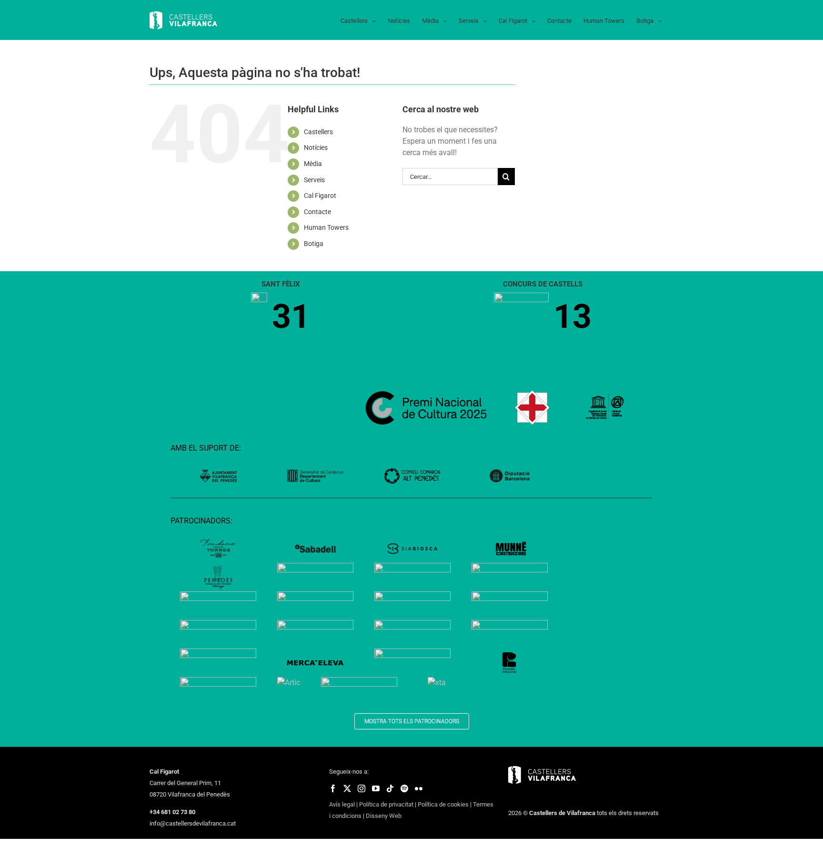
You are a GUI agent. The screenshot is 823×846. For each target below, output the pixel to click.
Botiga (313, 243)
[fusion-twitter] (347, 788)
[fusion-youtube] (376, 788)
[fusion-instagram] (361, 788)
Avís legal (342, 804)
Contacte (317, 212)
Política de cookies (443, 804)
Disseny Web (383, 815)
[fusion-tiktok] (390, 788)
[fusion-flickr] (418, 788)
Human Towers (326, 227)
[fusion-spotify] (404, 788)
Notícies (316, 147)
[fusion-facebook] (333, 788)
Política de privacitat (386, 804)
